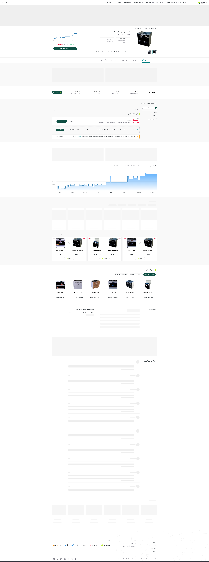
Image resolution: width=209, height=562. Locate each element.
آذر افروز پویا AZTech (130, 292)
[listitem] (140, 249)
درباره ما (154, 551)
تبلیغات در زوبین (152, 545)
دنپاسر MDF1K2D (78, 292)
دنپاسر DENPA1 (113, 292)
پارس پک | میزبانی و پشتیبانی (129, 543)
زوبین (156, 28)
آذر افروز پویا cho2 (60, 292)
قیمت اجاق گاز (150, 28)
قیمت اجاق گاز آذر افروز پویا (140, 28)
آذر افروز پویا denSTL (148, 292)
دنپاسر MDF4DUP (95, 292)
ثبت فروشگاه (153, 542)
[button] (96, 121)
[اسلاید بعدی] (51, 289)
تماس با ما (153, 548)
